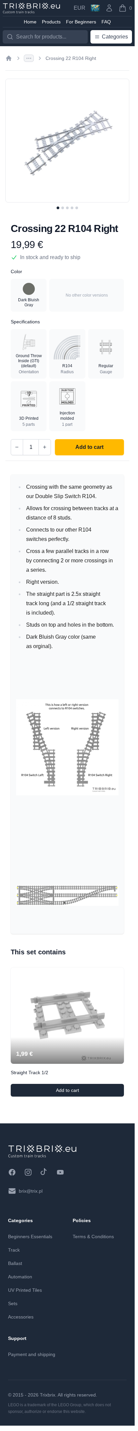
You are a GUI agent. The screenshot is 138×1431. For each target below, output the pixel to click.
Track (14, 1250)
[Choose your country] (95, 8)
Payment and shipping (31, 1354)
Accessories (20, 1317)
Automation (20, 1276)
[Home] (8, 58)
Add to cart (82, 1092)
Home (30, 21)
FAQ (106, 21)
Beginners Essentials (30, 1236)
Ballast (15, 1263)
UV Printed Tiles (25, 1290)
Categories (115, 36)
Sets (12, 1303)
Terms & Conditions (93, 1236)
